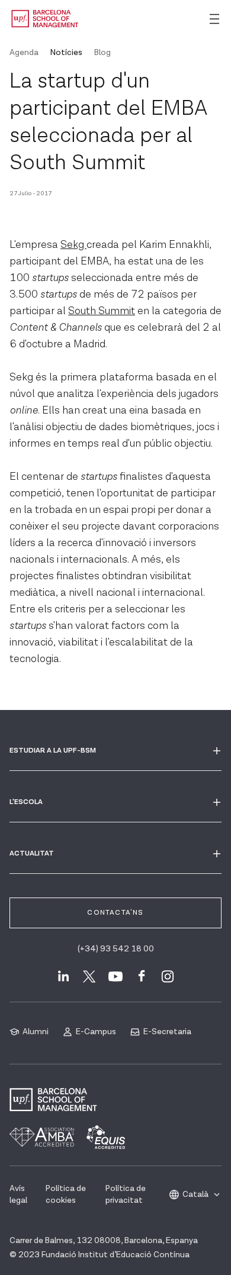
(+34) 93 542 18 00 (116, 949)
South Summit (101, 311)
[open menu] (214, 19)
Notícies (66, 52)
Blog (102, 52)
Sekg (73, 244)
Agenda (23, 52)
